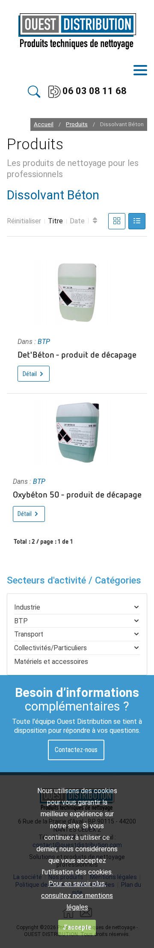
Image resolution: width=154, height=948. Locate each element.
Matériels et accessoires (51, 662)
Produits (77, 124)
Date (77, 221)
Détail (30, 373)
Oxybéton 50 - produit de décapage (77, 494)
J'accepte (77, 927)
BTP (44, 342)
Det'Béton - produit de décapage (77, 354)
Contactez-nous (76, 750)
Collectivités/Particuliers (50, 648)
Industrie (27, 607)
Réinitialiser (24, 221)
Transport (28, 634)
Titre (55, 221)
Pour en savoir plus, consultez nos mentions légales (77, 895)
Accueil (43, 124)
